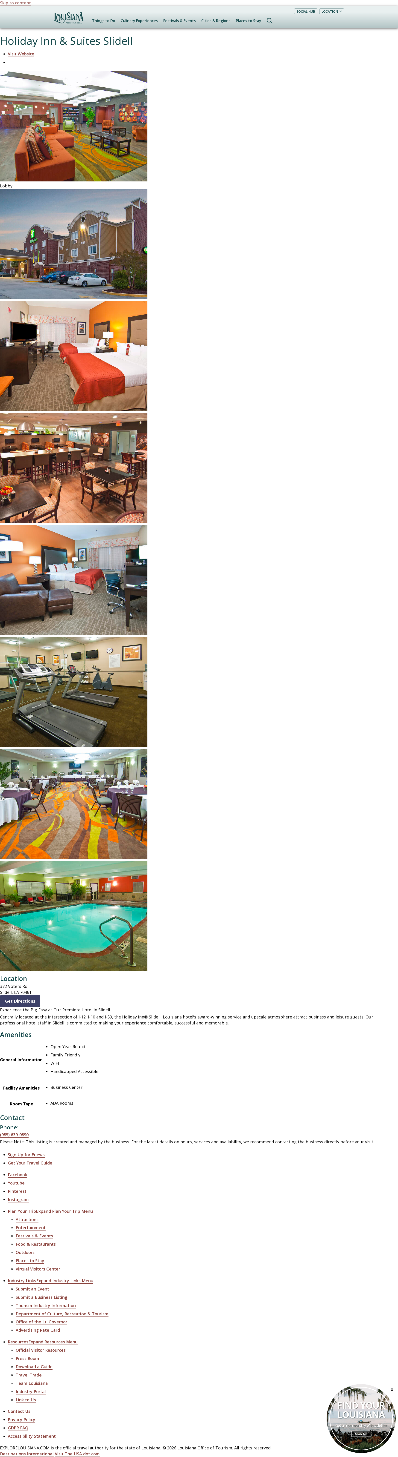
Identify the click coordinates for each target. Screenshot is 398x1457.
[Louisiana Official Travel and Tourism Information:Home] (69, 20)
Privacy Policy (21, 1419)
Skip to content (15, 3)
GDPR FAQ (18, 1428)
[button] (50, 1211)
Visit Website (21, 54)
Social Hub (305, 11)
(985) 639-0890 (14, 1134)
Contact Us (19, 1411)
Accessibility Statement (32, 1436)
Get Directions (20, 1001)
